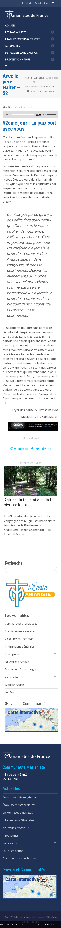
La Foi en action (13, 851)
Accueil (10, 25)
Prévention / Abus (17, 59)
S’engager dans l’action (21, 52)
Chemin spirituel (23, 107)
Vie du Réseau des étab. (19, 639)
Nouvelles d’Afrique (17, 662)
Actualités (12, 45)
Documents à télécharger (20, 669)
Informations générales (19, 646)
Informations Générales (18, 820)
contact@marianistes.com (41, 91)
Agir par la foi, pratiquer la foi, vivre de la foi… (29, 502)
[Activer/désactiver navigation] (52, 14)
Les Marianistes (15, 32)
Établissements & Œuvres (22, 39)
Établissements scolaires (20, 631)
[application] (30, 114)
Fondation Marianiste (35, 3)
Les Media (11, 692)
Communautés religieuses (21, 623)
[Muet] (44, 115)
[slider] (52, 114)
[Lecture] (6, 115)
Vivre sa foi (11, 677)
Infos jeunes (12, 654)
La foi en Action (14, 685)
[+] (30, 481)
